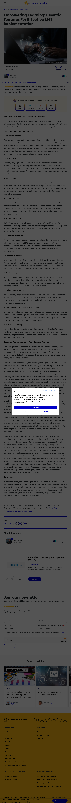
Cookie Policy (53, 390)
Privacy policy (44, 390)
